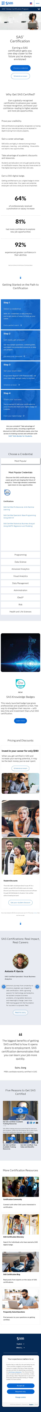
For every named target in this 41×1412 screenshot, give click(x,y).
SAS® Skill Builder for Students (20, 436)
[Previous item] (4, 987)
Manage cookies (20, 1397)
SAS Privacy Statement (15, 1372)
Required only (20, 1392)
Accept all (20, 1386)
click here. (35, 912)
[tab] (20, 461)
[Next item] (37, 987)
